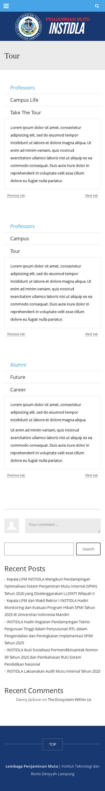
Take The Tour (25, 112)
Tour (15, 251)
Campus (19, 238)
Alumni (18, 364)
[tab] (52, 88)
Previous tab (16, 195)
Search (88, 549)
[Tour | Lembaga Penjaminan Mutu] (52, 25)
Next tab (91, 195)
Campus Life (24, 99)
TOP (52, 744)
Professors (22, 87)
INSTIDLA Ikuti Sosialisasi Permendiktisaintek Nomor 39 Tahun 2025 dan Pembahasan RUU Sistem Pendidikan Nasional (51, 656)
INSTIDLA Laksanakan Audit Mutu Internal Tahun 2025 (53, 671)
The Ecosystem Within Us (69, 699)
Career (18, 389)
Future (17, 377)
